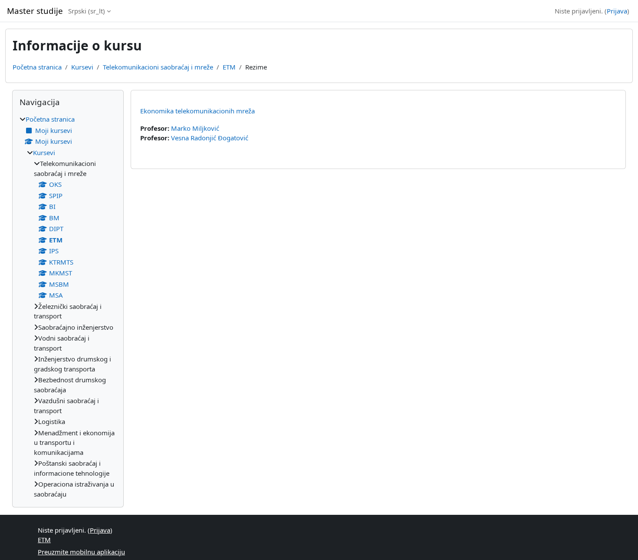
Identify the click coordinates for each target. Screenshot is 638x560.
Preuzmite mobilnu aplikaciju (81, 551)
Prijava (617, 11)
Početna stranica (37, 67)
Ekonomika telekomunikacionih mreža (197, 110)
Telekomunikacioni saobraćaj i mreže (158, 67)
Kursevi (82, 67)
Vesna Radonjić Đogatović (209, 137)
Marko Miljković (195, 128)
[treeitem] (68, 306)
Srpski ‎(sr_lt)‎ (86, 11)
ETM (229, 67)
